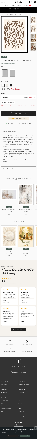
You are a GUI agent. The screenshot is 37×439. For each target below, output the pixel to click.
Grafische (8, 63)
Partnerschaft (21, 389)
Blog (2, 403)
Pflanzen (3, 63)
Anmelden (20, 403)
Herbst (13, 63)
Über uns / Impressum (23, 384)
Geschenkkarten (19, 372)
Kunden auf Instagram (6, 406)
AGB (2, 411)
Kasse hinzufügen (19, 113)
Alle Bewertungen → (18, 329)
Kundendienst (21, 406)
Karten (2, 395)
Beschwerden (21, 416)
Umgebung (21, 392)
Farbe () (4, 82)
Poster (2, 387)
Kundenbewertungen (23, 387)
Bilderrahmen (4, 389)
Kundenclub (21, 411)
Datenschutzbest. (5, 414)
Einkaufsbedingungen (6, 408)
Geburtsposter (4, 392)
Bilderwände (4, 384)
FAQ (19, 408)
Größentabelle (9, 102)
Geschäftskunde (22, 414)
